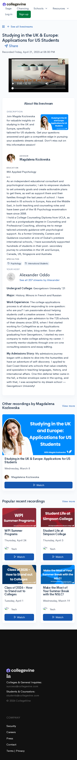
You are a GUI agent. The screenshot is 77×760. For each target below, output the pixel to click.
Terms (10, 750)
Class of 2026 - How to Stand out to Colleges (18, 591)
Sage (8, 8)
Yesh (14, 549)
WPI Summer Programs (13, 532)
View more (68, 406)
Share (13, 46)
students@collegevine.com (22, 695)
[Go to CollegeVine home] (14, 4)
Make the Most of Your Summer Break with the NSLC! (56, 591)
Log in (8, 14)
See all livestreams (22, 26)
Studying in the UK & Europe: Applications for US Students (37, 460)
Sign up (23, 14)
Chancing (23, 8)
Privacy (20, 750)
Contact (11, 744)
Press (9, 738)
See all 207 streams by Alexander (39, 280)
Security (11, 726)
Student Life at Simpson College (54, 532)
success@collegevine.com (22, 686)
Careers (11, 732)
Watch (40, 485)
